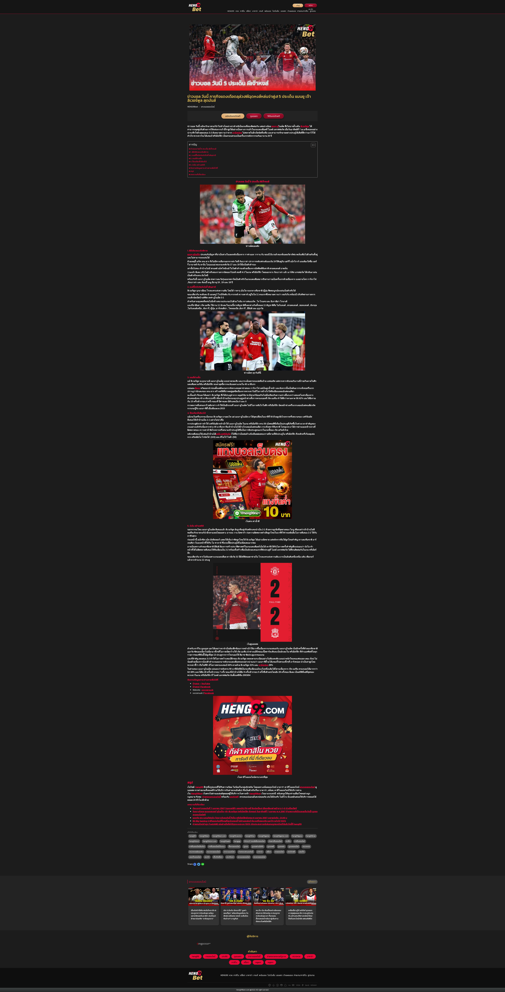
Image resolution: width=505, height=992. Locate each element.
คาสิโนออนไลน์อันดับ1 (197, 846)
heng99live (310, 836)
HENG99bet (192, 106)
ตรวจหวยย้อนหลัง (196, 851)
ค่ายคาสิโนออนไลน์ (275, 841)
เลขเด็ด (301, 851)
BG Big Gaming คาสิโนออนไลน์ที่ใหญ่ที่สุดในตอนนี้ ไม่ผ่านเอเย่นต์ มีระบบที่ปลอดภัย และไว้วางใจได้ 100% (239, 821)
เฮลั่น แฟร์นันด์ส (223, 433)
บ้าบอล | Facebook (201, 686)
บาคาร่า (255, 11)
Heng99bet (197, 793)
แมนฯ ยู (274, 126)
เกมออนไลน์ (210, 956)
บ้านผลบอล (292, 11)
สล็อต (248, 11)
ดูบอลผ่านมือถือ (257, 846)
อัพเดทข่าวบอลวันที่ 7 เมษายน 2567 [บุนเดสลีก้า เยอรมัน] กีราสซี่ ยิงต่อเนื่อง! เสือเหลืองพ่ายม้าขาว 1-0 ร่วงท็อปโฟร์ (245, 808)
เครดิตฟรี (234, 796)
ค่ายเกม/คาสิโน (302, 11)
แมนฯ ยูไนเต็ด (193, 254)
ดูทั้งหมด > (312, 881)
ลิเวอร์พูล (305, 126)
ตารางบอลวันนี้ (254, 956)
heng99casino (236, 836)
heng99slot (194, 841)
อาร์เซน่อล (237, 132)
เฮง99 (207, 857)
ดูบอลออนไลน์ (294, 846)
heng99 (199, 787)
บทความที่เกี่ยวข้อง (197, 174)
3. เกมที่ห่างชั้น (196, 158)
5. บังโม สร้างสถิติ (197, 164)
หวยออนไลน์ (279, 851)
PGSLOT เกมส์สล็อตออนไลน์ (254, 841)
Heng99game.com (280, 836)
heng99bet (255, 793)
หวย (237, 11)
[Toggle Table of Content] (312, 145)
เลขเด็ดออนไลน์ (195, 857)
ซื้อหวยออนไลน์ (234, 846)
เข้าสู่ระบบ (298, 5)
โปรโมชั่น (275, 11)
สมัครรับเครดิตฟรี (232, 116)
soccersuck (207, 689)
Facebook (209, 693)
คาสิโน (242, 11)
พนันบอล (267, 11)
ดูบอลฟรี (270, 846)
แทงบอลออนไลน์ (208, 106)
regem (258, 962)
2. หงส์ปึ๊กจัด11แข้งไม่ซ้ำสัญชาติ (203, 155)
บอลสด (283, 11)
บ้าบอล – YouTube (201, 683)
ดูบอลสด (254, 116)
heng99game (264, 836)
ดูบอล (246, 846)
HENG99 (230, 11)
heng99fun (250, 836)
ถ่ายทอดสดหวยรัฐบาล (276, 956)
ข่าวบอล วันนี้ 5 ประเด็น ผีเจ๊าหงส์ (203, 148)
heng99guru (297, 836)
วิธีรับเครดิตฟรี (273, 116)
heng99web (225, 841)
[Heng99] (195, 7)
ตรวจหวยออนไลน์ (213, 851)
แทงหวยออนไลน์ (259, 857)
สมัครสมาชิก (310, 5)
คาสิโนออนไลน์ (299, 841)
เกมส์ (261, 11)
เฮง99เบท (230, 857)
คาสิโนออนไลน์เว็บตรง (217, 846)
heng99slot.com (209, 841)
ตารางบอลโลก (229, 851)
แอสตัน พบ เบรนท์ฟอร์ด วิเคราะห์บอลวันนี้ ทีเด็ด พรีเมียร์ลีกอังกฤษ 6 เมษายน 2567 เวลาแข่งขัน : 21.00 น (240, 817)
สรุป (192, 171)
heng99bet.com (219, 836)
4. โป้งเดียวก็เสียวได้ (198, 161)
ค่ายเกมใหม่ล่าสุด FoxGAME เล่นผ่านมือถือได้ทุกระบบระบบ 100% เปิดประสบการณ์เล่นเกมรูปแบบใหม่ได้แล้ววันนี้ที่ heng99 (247, 824)
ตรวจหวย (306, 846)
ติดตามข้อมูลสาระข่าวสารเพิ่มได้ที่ (204, 168)
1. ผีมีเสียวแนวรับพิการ (199, 152)
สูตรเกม (313, 11)
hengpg (237, 841)
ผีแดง (197, 388)
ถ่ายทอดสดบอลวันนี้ (211, 796)
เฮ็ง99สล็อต (217, 857)
